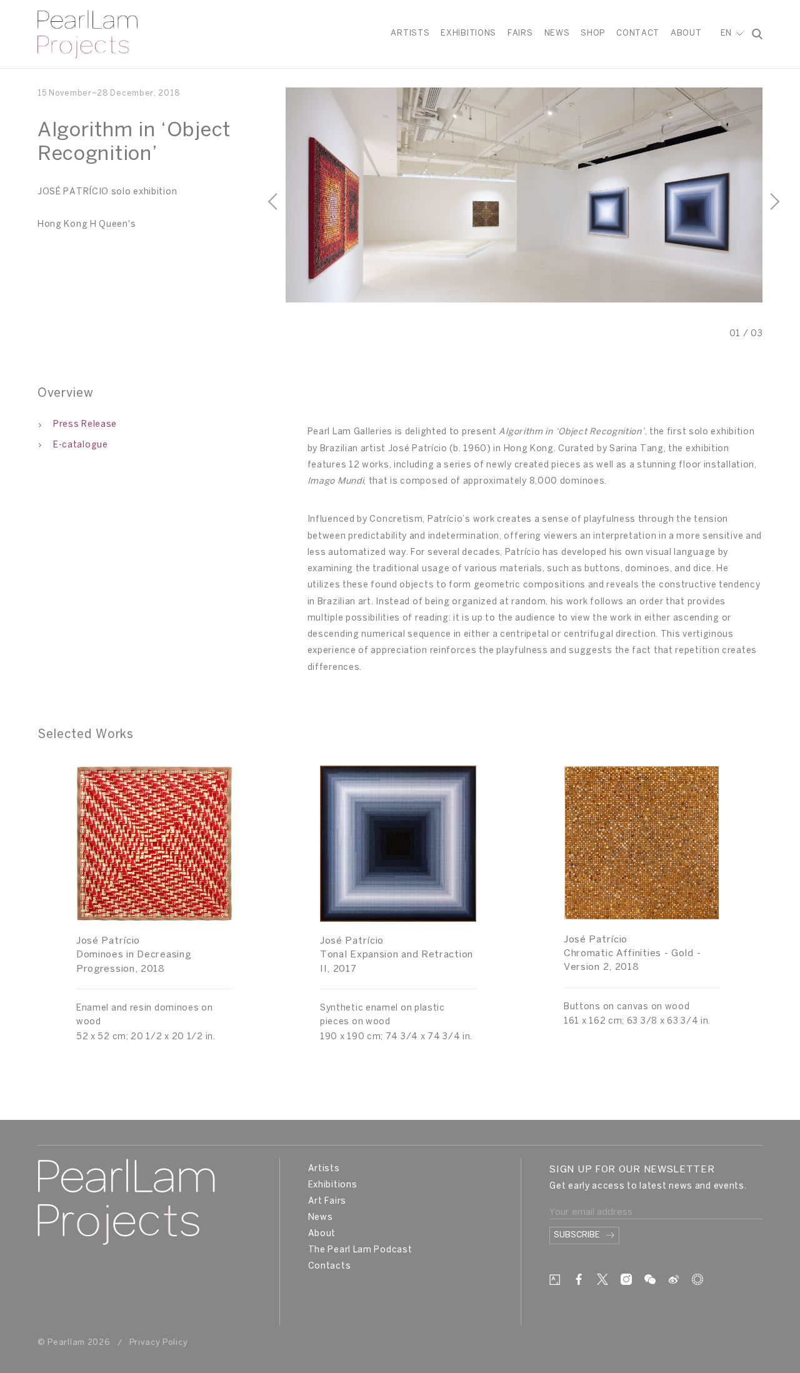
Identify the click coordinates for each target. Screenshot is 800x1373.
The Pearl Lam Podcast (360, 1250)
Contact (637, 33)
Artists (410, 33)
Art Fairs (327, 1201)
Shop (593, 33)
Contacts (329, 1266)
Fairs (520, 33)
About (686, 33)
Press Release (85, 425)
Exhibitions (468, 33)
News (557, 33)
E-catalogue (80, 445)
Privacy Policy (158, 1343)
